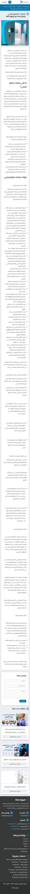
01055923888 (15, 829)
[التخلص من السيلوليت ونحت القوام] (15, 755)
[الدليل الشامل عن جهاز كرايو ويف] (15, 782)
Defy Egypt (6, 883)
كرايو (18, 185)
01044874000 (11, 824)
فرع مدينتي (24, 829)
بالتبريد (20, 218)
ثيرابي (15, 91)
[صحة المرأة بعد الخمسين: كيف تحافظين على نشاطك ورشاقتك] (15, 726)
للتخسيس (9, 536)
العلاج (23, 218)
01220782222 (24, 815)
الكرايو (19, 91)
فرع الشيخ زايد (23, 826)
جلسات (23, 91)
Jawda (13, 887)
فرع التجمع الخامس (22, 823)
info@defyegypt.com (7, 815)
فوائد (25, 185)
